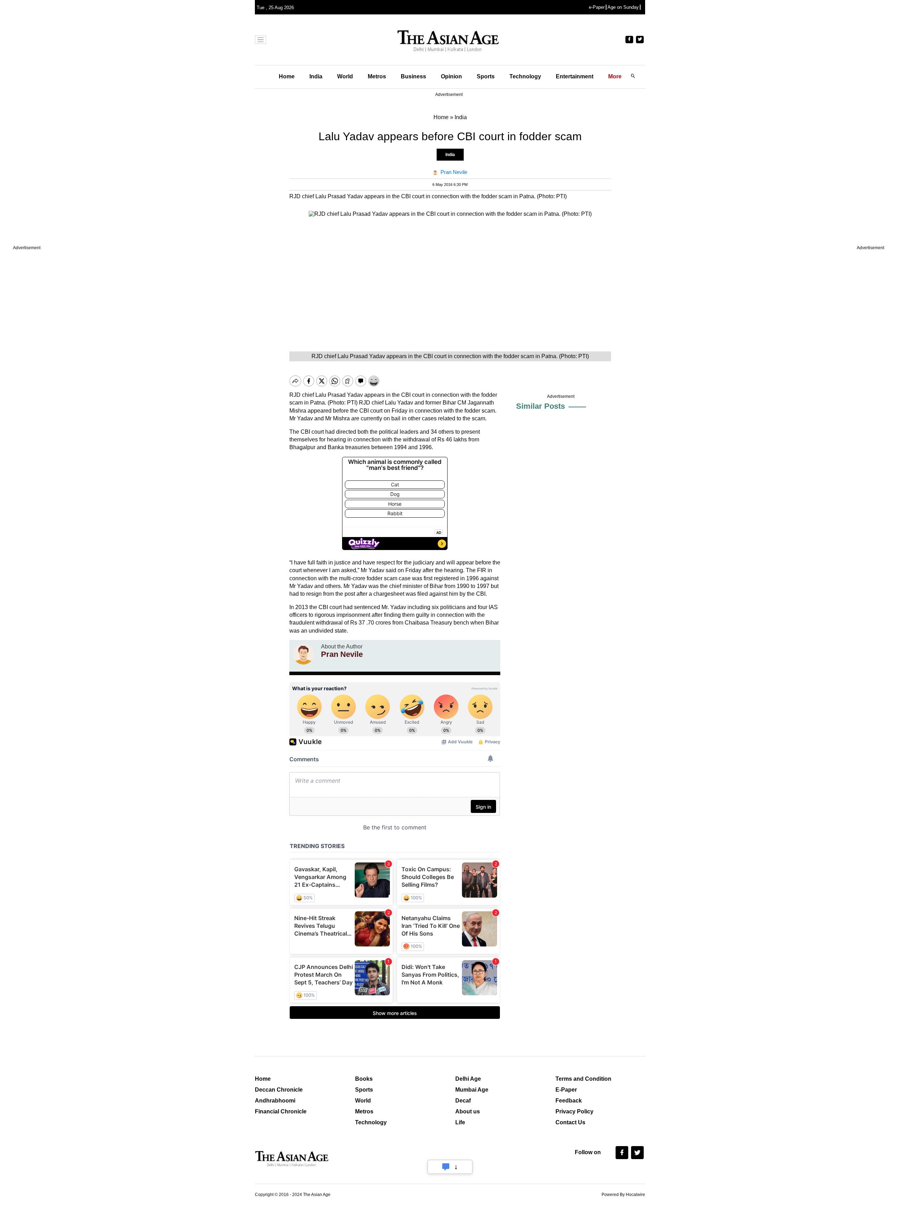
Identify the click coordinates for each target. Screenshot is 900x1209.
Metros (377, 76)
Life (460, 1122)
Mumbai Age (471, 1090)
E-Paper (566, 1090)
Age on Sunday (623, 7)
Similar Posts (540, 406)
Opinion (451, 76)
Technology (525, 76)
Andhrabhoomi (275, 1101)
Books (364, 1079)
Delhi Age (468, 1079)
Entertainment (574, 76)
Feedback (568, 1101)
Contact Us (570, 1122)
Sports (486, 76)
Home (287, 76)
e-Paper (597, 7)
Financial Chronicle (281, 1111)
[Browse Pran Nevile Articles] (303, 654)
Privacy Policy (574, 1111)
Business (413, 76)
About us (467, 1111)
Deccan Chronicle (279, 1090)
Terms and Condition (583, 1079)
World (345, 76)
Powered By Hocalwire (623, 1194)
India (315, 76)
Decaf (463, 1101)
